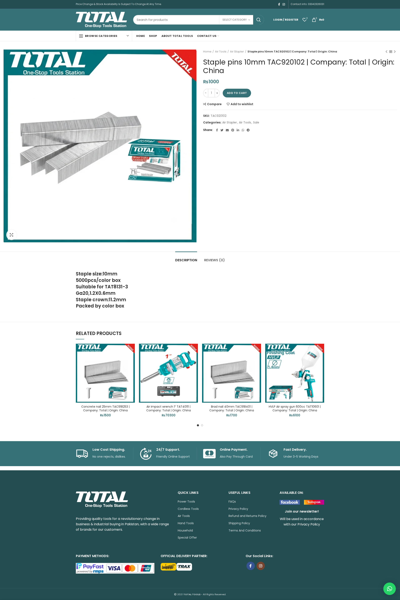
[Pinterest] (232, 130)
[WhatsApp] (242, 130)
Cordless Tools (188, 509)
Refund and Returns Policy (247, 516)
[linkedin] (237, 130)
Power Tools (186, 502)
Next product (395, 52)
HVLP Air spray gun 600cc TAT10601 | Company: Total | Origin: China (295, 408)
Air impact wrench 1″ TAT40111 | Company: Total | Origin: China (168, 408)
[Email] (227, 130)
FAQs (232, 502)
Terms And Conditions (245, 531)
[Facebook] (279, 4)
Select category (234, 20)
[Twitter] (222, 130)
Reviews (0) (214, 260)
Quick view (131, 369)
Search (258, 20)
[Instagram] (283, 4)
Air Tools (220, 52)
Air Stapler (237, 52)
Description (186, 260)
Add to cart (237, 93)
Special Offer (187, 538)
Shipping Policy (239, 523)
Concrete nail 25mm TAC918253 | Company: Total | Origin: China (105, 408)
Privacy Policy (238, 509)
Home (207, 52)
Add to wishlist (242, 104)
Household (185, 531)
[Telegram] (248, 130)
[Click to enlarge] (11, 235)
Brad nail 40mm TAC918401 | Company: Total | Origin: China (231, 408)
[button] (131, 360)
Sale (256, 122)
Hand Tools (186, 523)
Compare (214, 104)
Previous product (386, 52)
